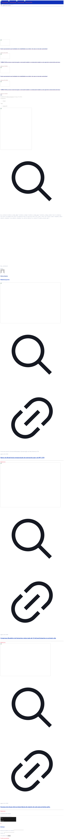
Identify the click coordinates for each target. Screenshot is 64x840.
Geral (4, 101)
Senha (2, 833)
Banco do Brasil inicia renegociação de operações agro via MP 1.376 (22, 457)
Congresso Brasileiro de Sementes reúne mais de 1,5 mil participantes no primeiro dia (28, 638)
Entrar (9, 835)
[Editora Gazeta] (16, 2)
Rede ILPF (5, 106)
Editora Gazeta (10, 97)
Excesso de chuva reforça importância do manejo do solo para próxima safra (25, 807)
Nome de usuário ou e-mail (6, 830)
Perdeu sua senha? (4, 838)
